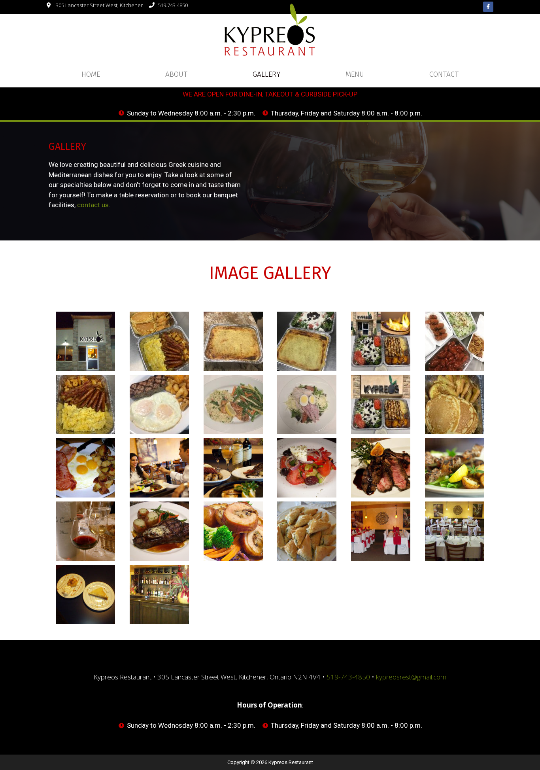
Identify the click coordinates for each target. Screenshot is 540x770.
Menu (355, 74)
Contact (444, 74)
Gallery (266, 74)
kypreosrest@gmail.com (411, 676)
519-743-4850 (348, 676)
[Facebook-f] (488, 7)
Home (90, 74)
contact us (93, 205)
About (176, 74)
